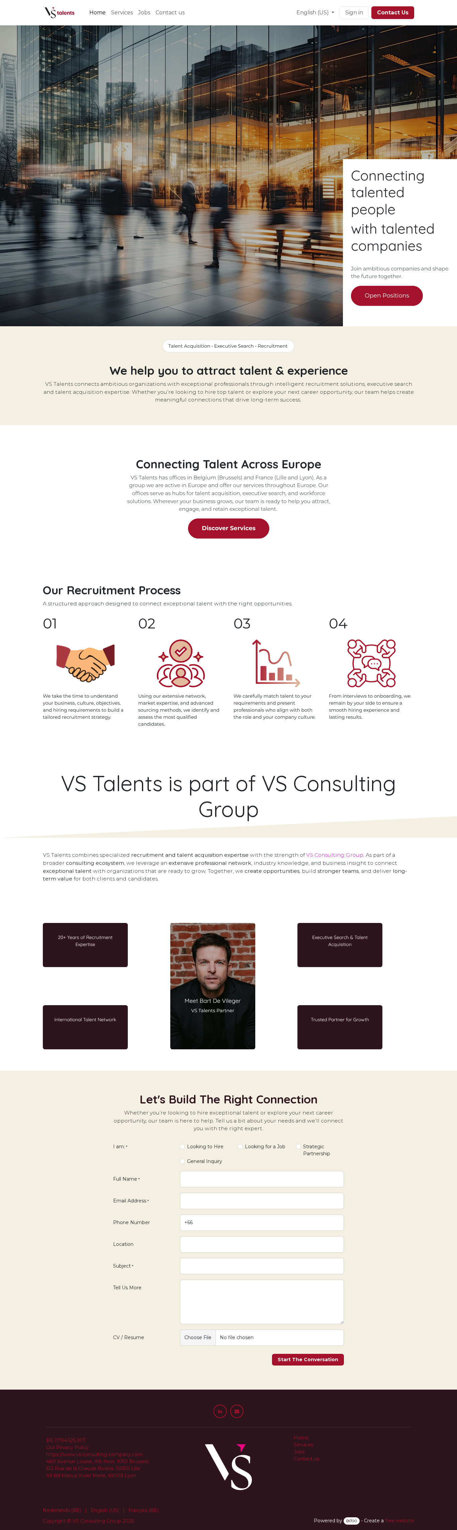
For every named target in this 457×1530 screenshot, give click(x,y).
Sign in (354, 12)
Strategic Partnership (316, 1150)
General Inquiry (204, 1161)
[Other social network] (237, 1411)
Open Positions (387, 295)
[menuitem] (97, 12)
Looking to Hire (205, 1147)
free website (399, 1521)
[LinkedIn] (220, 1411)
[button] (308, 1360)
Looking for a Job (265, 1147)
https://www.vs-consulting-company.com (94, 1454)
